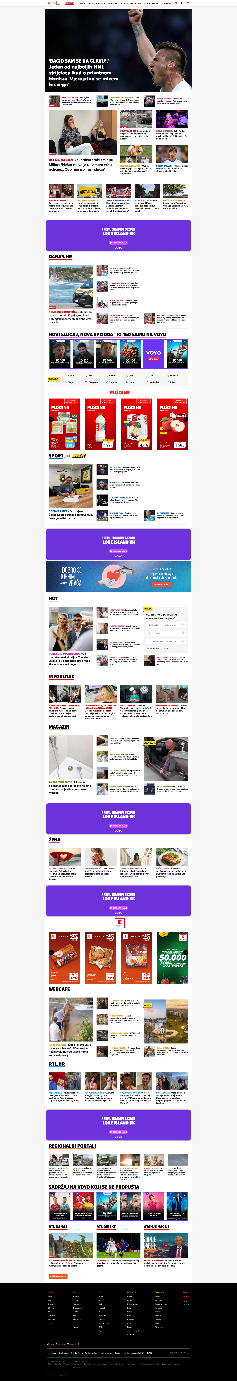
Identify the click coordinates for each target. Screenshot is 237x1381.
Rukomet (76, 1300)
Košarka (75, 1312)
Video (186, 1296)
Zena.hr (58, 1364)
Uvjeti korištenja (76, 1353)
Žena (122, 3)
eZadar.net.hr (166, 1364)
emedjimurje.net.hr (79, 1364)
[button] (52, 342)
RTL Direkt (51, 1312)
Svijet (49, 1300)
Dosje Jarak (51, 1319)
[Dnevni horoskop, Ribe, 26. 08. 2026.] (173, 382)
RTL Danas (51, 1308)
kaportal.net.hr (103, 1364)
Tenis (74, 1315)
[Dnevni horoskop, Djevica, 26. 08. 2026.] (173, 375)
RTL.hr (50, 1364)
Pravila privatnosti (106, 1353)
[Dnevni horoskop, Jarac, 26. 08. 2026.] (132, 382)
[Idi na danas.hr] (71, 3)
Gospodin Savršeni (105, 1323)
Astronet (158, 1296)
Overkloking (159, 1312)
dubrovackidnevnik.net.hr (149, 1364)
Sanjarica (186, 1304)
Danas (51, 1292)
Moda (129, 1315)
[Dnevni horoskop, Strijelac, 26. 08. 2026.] (112, 382)
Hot (91, 3)
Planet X (158, 1315)
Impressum (52, 1353)
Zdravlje (129, 1327)
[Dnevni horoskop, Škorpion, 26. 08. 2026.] (91, 382)
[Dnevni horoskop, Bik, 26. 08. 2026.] (91, 375)
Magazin (100, 3)
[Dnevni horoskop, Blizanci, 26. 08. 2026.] (112, 375)
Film (100, 1300)
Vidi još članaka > (58, 1276)
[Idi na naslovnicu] (55, 6)
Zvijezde (101, 1296)
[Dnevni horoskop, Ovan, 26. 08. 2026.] (71, 375)
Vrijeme (50, 1323)
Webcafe (112, 3)
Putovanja (130, 1319)
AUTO (130, 3)
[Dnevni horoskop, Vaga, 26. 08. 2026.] (71, 382)
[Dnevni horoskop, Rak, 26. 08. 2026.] (132, 375)
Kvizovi (157, 1323)
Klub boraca (76, 1304)
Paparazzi (102, 1308)
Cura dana (158, 1300)
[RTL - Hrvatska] (174, 1353)
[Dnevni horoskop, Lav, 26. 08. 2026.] (152, 375)
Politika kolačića (91, 1353)
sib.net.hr (91, 1364)
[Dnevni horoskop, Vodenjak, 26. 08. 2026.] (152, 382)
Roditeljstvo (131, 1323)
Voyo (100, 1331)
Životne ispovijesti (133, 1331)
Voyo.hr (66, 1364)
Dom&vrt (130, 1300)
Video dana (159, 1327)
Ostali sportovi (77, 1319)
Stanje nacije (52, 1315)
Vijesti (50, 1296)
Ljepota (129, 1308)
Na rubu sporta (77, 1308)
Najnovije (186, 1301)
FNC (74, 1323)
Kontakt (118, 1353)
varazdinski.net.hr (118, 1364)
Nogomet (76, 1296)
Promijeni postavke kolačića (133, 1353)
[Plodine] (118, 392)
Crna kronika (52, 1304)
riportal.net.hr (132, 1364)
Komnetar (158, 1308)
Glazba (101, 1304)
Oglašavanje (63, 1353)
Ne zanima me (154, 633)
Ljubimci (130, 1312)
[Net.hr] (185, 1353)
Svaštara (158, 1319)
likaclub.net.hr (77, 1367)
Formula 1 (76, 1327)
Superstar (102, 1319)
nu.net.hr (177, 1364)
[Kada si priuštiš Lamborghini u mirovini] (166, 759)
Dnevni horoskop (161, 1304)
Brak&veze (130, 1296)
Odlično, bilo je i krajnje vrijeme (162, 625)
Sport (83, 3)
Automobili (130, 1334)
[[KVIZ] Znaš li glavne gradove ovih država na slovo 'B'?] (166, 1021)
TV (99, 1312)
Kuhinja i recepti (132, 1304)
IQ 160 (138, 3)
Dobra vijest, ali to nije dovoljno (162, 641)
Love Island (102, 1315)
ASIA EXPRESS (151, 3)
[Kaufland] (118, 923)
